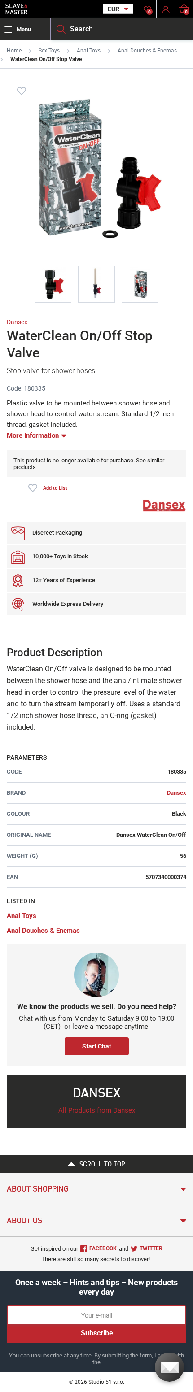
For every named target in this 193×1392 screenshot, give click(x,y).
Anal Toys (89, 51)
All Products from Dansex (96, 1110)
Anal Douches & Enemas (147, 51)
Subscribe (97, 1333)
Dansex (17, 322)
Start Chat (96, 1046)
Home (14, 51)
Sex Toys (49, 51)
